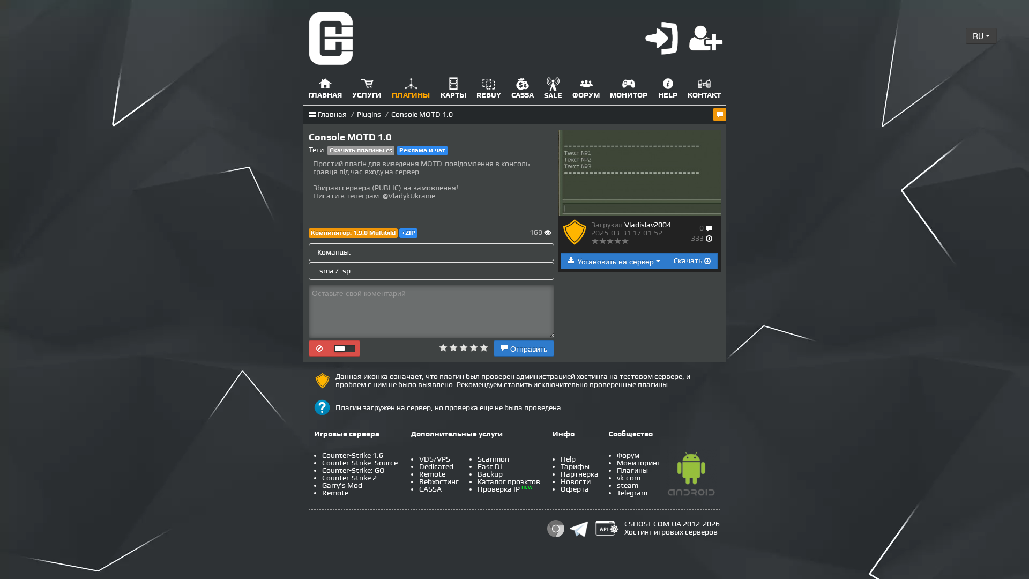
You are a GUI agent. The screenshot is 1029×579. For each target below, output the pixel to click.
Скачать (689, 261)
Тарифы (575, 467)
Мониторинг (638, 463)
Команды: (334, 252)
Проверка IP (499, 489)
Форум (628, 455)
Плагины (632, 470)
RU (979, 36)
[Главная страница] (331, 38)
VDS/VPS (434, 459)
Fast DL (491, 467)
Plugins (369, 114)
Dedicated (436, 467)
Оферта (575, 489)
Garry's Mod (342, 485)
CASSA (430, 489)
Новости (576, 482)
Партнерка (580, 474)
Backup (490, 474)
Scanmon (493, 459)
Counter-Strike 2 (349, 478)
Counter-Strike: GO (353, 470)
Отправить (527, 348)
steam (627, 485)
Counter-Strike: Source (360, 463)
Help (568, 459)
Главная (332, 114)
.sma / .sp (334, 271)
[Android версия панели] (691, 476)
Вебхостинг (439, 482)
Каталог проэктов (509, 482)
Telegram (632, 493)
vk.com (628, 478)
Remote (335, 493)
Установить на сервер (615, 261)
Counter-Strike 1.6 (352, 455)
